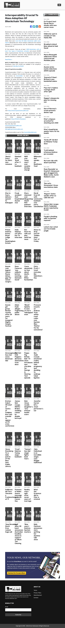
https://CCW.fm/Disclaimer (18, 119)
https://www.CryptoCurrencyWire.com (18, 110)
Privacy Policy (37, 593)
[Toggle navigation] (59, 5)
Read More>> (8, 59)
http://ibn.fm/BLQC (18, 66)
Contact (36, 597)
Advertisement (38, 595)
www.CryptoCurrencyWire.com (13, 125)
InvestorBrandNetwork (30, 132)
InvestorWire (19, 76)
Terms (35, 590)
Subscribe (18, 614)
